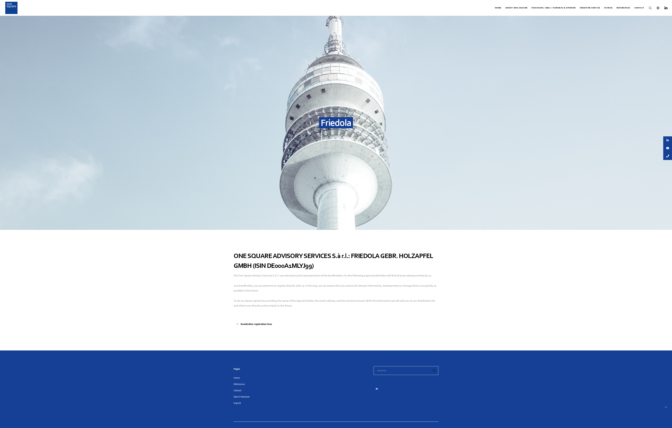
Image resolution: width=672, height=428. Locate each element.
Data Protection (242, 396)
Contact (237, 390)
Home (237, 377)
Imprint (237, 403)
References (239, 384)
